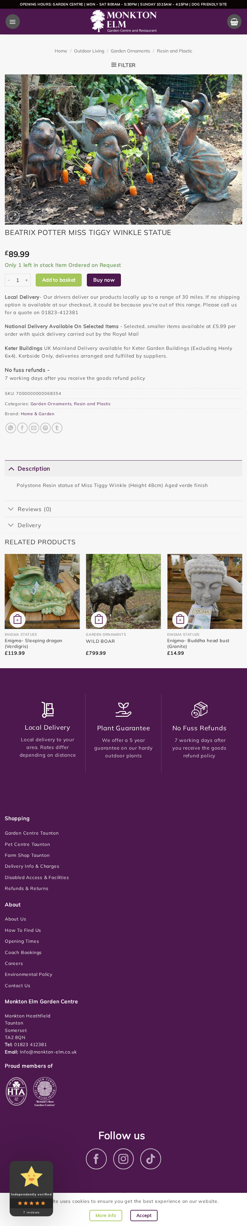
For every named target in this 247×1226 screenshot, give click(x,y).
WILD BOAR (100, 641)
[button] (12, 21)
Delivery (29, 525)
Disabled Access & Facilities (37, 877)
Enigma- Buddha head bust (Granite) (198, 643)
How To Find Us (23, 930)
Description (34, 468)
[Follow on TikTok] (150, 1158)
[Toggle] (11, 468)
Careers (14, 963)
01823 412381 (30, 1044)
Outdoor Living (89, 51)
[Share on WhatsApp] (10, 428)
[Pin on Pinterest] (45, 428)
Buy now (103, 279)
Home (61, 51)
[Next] (242, 610)
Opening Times (22, 941)
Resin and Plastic (174, 51)
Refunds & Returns (27, 888)
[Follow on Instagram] (123, 1158)
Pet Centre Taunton (27, 844)
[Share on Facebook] (22, 428)
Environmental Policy (28, 974)
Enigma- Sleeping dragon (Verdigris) (33, 643)
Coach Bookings (23, 952)
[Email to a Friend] (34, 428)
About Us (15, 919)
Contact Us (18, 985)
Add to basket (59, 279)
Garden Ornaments (130, 51)
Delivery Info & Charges (32, 866)
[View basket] (234, 21)
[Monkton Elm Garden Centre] (124, 21)
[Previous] (5, 610)
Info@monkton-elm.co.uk (48, 1052)
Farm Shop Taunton (27, 855)
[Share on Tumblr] (57, 428)
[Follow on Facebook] (96, 1158)
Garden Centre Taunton (32, 833)
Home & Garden (38, 413)
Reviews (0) (35, 508)
